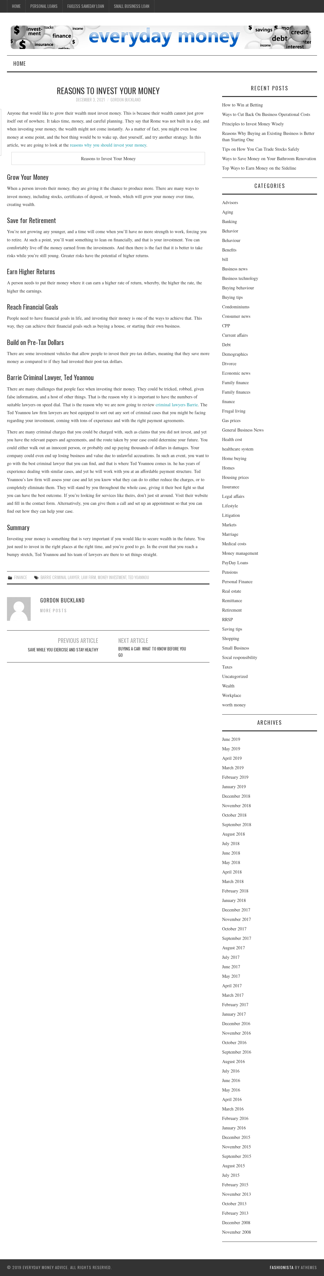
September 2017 (236, 938)
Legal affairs (233, 496)
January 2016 (234, 1128)
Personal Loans (44, 6)
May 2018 (231, 862)
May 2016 (231, 1090)
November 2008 (236, 1232)
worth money (234, 705)
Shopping (230, 638)
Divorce (229, 363)
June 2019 (231, 739)
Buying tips (232, 297)
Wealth (228, 686)
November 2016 (236, 1033)
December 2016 (236, 1023)
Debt (226, 345)
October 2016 (234, 1042)
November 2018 (236, 805)
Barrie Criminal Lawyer (59, 577)
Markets (229, 525)
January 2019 (234, 786)
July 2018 (231, 843)
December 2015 (236, 1137)
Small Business (235, 648)
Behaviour (231, 240)
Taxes (227, 667)
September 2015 (236, 1156)
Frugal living (234, 411)
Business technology (240, 278)
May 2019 (231, 749)
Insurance (230, 487)
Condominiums (235, 307)
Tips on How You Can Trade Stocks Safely (260, 149)
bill (225, 259)
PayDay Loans (235, 562)
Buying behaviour (238, 288)
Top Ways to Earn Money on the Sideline (259, 168)
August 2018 (233, 834)
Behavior (230, 231)
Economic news (236, 373)
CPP (226, 326)
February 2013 (235, 1213)
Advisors (230, 202)
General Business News (243, 430)
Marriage (230, 534)
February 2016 (235, 1118)
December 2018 (236, 796)
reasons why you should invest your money (108, 145)
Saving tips (232, 629)
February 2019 (235, 777)
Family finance (235, 382)
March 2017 (233, 995)
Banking (229, 221)
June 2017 (231, 967)
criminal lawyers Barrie (177, 405)
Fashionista (282, 1267)
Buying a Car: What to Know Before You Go (152, 652)
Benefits (229, 250)
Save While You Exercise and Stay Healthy (63, 650)
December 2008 (236, 1222)
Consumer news (236, 316)
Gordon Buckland (125, 100)
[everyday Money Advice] (161, 36)
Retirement (232, 610)
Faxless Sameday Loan (85, 6)
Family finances (236, 392)
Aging (227, 212)
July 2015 (231, 1175)
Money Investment (112, 577)
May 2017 (231, 976)
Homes (228, 468)
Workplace (231, 695)
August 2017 (233, 948)
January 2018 (234, 900)
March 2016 (233, 1109)
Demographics (235, 354)
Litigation (231, 515)
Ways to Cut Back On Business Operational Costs (266, 114)
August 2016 (233, 1061)
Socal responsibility (239, 657)
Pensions (230, 572)
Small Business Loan (131, 6)
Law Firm (88, 577)
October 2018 (234, 815)
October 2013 (234, 1203)
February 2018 (235, 891)
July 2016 (231, 1071)
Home (16, 6)
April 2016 (232, 1099)
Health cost (232, 439)
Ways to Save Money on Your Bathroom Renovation (269, 158)
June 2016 (231, 1080)
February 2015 (235, 1185)
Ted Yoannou (138, 577)
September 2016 (236, 1052)
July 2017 (231, 957)
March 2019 (233, 768)
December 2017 (236, 910)
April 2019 (232, 758)
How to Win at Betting (242, 105)
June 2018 (231, 853)
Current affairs (235, 335)
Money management (240, 553)
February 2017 (235, 1004)
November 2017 (236, 919)
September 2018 (236, 824)
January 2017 (234, 1014)
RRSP (227, 619)
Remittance (232, 600)
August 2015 (233, 1166)
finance (20, 577)
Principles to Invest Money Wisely (253, 124)
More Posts (53, 611)
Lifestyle (230, 506)
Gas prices (231, 420)
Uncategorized (235, 676)
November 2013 (236, 1194)
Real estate (231, 591)
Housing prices (235, 477)
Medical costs (234, 544)
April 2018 (232, 872)
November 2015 (236, 1147)
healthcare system (237, 449)
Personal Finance (237, 581)
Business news (234, 269)
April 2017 (232, 986)
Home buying (234, 458)
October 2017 (234, 929)
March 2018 (233, 881)
